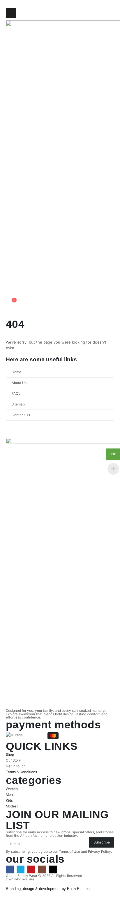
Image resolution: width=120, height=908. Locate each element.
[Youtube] (31, 869)
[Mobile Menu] (11, 13)
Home (16, 372)
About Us (19, 383)
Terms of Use (69, 852)
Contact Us (21, 415)
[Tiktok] (53, 869)
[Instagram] (42, 869)
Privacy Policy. (100, 852)
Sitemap (18, 404)
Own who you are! (20, 879)
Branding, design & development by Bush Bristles (48, 888)
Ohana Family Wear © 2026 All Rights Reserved (44, 876)
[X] (20, 869)
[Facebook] (10, 869)
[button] (10, 295)
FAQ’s (16, 394)
